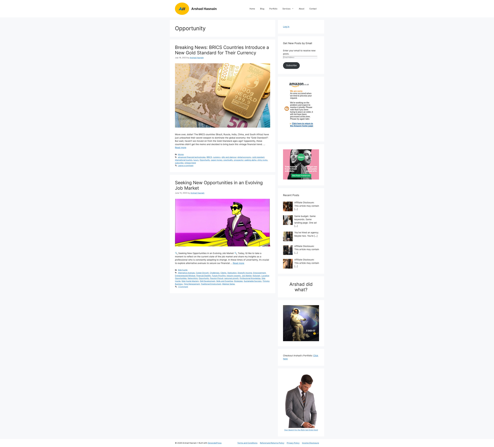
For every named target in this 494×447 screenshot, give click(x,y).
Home (252, 8)
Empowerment (259, 273)
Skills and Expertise (224, 281)
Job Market (247, 275)
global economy (244, 157)
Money (181, 154)
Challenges (214, 273)
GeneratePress (215, 443)
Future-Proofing (219, 275)
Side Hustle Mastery (190, 281)
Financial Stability (203, 275)
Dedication (232, 273)
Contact (312, 8)
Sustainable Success (253, 281)
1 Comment (183, 287)
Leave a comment (185, 165)
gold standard (258, 157)
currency (216, 157)
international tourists (183, 160)
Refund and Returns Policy (272, 443)
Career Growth (202, 273)
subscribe (179, 163)
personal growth (231, 278)
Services (286, 8)
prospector (238, 160)
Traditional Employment (211, 284)
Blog (262, 8)
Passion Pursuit (216, 278)
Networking (193, 278)
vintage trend (190, 163)
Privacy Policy (293, 443)
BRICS (209, 157)
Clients (223, 273)
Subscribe (291, 65)
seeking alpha (250, 160)
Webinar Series (228, 284)
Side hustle (182, 270)
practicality (228, 160)
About (301, 8)
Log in (286, 26)
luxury (196, 160)
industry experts (234, 275)
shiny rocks (262, 160)
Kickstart (256, 275)
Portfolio (273, 8)
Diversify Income (245, 273)
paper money (216, 160)
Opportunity (205, 160)
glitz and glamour (229, 157)
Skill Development (207, 281)
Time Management (192, 284)
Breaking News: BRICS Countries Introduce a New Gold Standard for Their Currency (222, 50)
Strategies (238, 281)
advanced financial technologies (192, 157)
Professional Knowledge (250, 278)
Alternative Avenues (186, 273)
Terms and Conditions (247, 443)
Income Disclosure (310, 443)
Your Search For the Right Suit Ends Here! (301, 430)
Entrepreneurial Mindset (185, 275)
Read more (180, 147)
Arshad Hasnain (204, 9)
